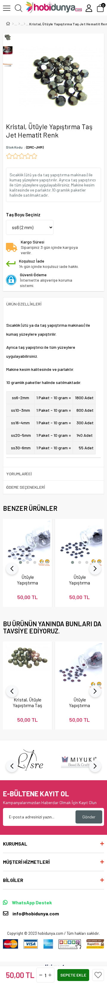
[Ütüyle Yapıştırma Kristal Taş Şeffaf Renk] (27, 543)
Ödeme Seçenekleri (25, 487)
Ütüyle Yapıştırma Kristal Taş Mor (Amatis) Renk (80, 702)
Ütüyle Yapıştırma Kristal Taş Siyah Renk (79, 579)
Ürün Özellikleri (24, 303)
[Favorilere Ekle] (98, 975)
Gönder (88, 816)
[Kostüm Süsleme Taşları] (24, 24)
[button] (20, 562)
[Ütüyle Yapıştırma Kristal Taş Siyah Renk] (79, 543)
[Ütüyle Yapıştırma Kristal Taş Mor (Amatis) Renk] (79, 666)
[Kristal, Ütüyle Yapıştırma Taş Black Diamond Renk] (27, 666)
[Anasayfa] (13, 24)
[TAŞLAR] (19, 24)
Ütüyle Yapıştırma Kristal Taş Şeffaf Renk (28, 579)
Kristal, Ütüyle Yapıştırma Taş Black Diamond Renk (28, 702)
